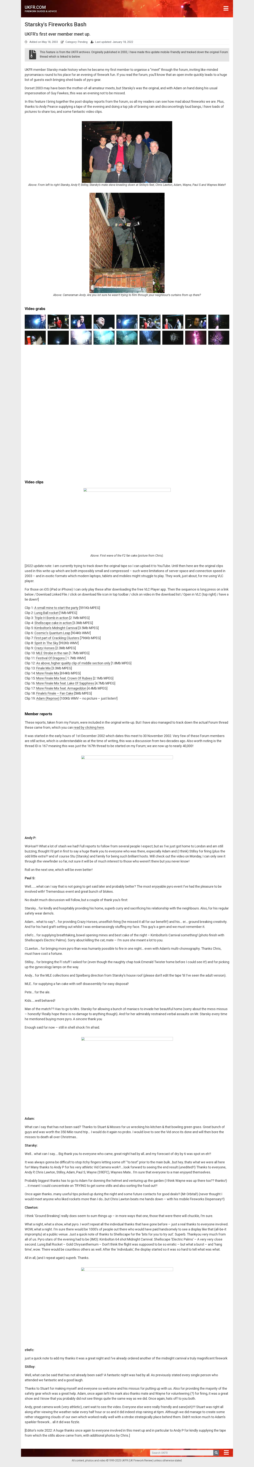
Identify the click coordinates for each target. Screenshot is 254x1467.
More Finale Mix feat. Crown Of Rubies (64, 678)
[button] (226, 8)
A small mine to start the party (56, 608)
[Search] (216, 1453)
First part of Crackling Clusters (56, 638)
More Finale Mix (47, 673)
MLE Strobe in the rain (52, 653)
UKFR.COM (35, 7)
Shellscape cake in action (53, 623)
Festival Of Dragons (50, 658)
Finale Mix (43, 668)
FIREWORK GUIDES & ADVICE (41, 11)
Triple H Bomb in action (51, 618)
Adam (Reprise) (47, 698)
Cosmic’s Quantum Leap (52, 633)
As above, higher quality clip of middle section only (73, 663)
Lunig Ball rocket (46, 613)
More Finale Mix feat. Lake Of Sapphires (65, 683)
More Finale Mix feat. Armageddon (61, 688)
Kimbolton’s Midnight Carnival (56, 628)
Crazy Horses (44, 648)
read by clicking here (89, 727)
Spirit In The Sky (46, 643)
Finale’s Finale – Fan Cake (54, 693)
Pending (83, 42)
